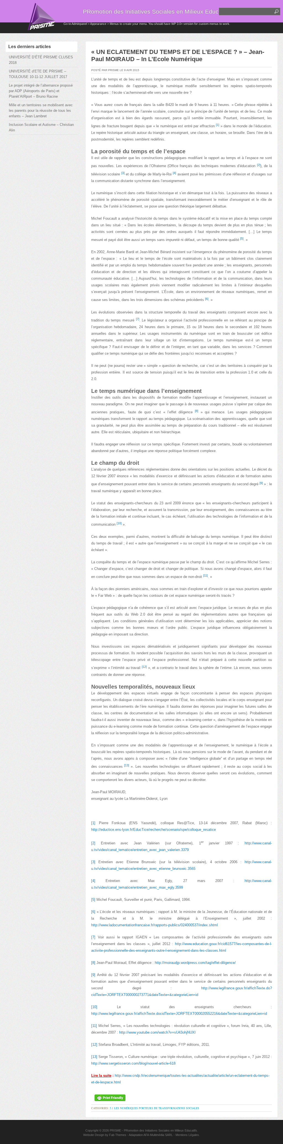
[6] (93, 912)
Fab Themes (117, 1135)
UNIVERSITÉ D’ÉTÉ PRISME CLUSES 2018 (41, 60)
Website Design (93, 1135)
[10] (94, 1007)
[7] (93, 937)
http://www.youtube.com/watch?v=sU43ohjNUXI (157, 1032)
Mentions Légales (187, 1135)
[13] (94, 1057)
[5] (93, 899)
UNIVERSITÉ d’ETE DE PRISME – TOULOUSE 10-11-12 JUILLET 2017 (38, 74)
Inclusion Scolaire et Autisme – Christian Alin (41, 127)
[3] (93, 862)
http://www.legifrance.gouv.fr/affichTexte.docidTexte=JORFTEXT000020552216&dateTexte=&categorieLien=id (179, 1013)
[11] (94, 1026)
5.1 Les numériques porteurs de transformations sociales (154, 1108)
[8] (93, 963)
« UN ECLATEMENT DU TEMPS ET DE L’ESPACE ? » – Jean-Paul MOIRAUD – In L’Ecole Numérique (177, 55)
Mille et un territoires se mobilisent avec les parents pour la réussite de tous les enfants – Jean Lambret (41, 110)
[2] (93, 843)
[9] (93, 975)
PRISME (115, 1130)
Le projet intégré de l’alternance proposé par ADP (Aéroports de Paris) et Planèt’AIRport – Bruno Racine (41, 90)
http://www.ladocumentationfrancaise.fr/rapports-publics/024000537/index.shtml (154, 925)
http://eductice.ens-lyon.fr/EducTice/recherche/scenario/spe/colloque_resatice (153, 829)
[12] (94, 1044)
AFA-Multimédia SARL (158, 1135)
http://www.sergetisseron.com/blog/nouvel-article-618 (133, 1063)
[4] (93, 881)
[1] (93, 823)
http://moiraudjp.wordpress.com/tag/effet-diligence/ (195, 963)
